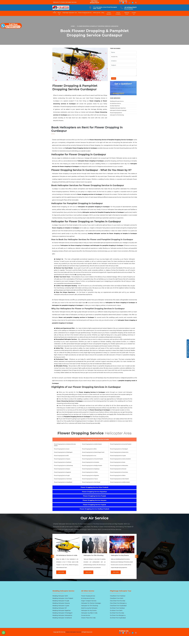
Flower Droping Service (88, 596)
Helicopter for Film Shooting (93, 555)
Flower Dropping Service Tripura (90, 478)
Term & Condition (118, 13)
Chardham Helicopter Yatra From (118, 108)
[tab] (94, 439)
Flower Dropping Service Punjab (62, 475)
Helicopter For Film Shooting (117, 115)
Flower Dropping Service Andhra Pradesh (92, 444)
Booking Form (127, 13)
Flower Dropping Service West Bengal (91, 482)
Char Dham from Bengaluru (118, 603)
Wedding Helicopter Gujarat (60, 605)
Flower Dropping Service (84, 12)
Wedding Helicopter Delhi (60, 596)
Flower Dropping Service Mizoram (118, 468)
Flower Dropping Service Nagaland (62, 472)
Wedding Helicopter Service (117, 101)
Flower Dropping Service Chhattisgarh (63, 452)
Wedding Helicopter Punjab (60, 600)
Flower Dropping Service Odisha (90, 472)
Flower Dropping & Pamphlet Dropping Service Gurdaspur (97, 26)
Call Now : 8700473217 (94, 2)
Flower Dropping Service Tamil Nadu (63, 478)
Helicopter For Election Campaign (118, 110)
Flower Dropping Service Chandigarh (119, 448)
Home (54, 12)
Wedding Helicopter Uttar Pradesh (62, 598)
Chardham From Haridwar (117, 596)
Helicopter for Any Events (120, 555)
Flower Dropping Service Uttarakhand (63, 482)
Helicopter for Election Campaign (91, 603)
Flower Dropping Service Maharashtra (119, 465)
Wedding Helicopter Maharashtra (62, 615)
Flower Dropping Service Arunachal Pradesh (120, 444)
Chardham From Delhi (116, 598)
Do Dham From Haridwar (117, 608)
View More (61, 572)
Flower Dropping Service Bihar (89, 448)
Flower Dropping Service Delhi (61, 455)
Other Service (96, 12)
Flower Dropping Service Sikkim (117, 475)
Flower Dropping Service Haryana (62, 458)
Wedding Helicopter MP (59, 608)
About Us (59, 13)
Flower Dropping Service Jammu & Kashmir (120, 458)
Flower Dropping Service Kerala (117, 462)
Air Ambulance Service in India (66, 555)
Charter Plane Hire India (88, 618)
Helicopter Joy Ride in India (89, 613)
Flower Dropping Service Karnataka (90, 462)
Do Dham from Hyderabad (118, 618)
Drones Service (85, 615)
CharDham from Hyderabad (118, 605)
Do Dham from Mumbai (117, 613)
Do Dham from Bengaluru (118, 615)
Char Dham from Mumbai (117, 600)
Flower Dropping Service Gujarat (118, 455)
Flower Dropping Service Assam (61, 448)
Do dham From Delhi (116, 610)
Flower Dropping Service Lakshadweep (63, 465)
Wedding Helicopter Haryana (61, 603)
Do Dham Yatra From (115, 105)
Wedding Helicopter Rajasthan (61, 610)
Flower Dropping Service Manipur (62, 468)
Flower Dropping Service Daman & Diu (119, 452)
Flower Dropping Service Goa (89, 455)
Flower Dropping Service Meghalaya (90, 468)
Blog (103, 12)
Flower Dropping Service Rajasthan (90, 475)
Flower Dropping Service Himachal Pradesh (92, 458)
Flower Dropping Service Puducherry (119, 472)
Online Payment (108, 13)
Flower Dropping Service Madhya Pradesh (92, 465)
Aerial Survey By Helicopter (89, 608)
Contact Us (134, 13)
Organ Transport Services (88, 600)
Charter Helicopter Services (73, 632)
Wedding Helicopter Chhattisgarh (62, 613)
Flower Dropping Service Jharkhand (62, 462)
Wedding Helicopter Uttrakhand (62, 618)
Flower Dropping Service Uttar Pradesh (119, 478)
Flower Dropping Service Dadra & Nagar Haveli (93, 452)
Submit (113, 78)
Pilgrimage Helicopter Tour (69, 12)
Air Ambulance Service (115, 103)
